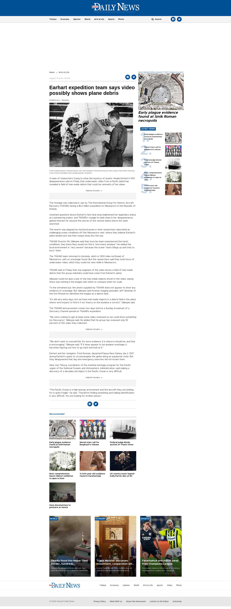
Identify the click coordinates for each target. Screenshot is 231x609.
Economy (65, 19)
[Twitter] (179, 19)
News (52, 72)
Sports (111, 19)
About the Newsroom (136, 601)
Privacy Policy (100, 601)
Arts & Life (99, 19)
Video (169, 585)
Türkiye (53, 19)
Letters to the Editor (159, 601)
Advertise (177, 601)
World (87, 19)
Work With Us (116, 601)
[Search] (153, 19)
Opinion (76, 19)
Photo (121, 19)
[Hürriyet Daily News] (115, 8)
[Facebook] (173, 19)
